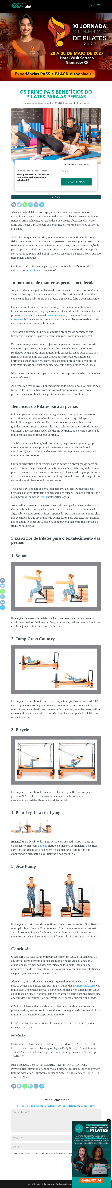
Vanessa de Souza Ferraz (38, 103)
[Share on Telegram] (41, 204)
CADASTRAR (76, 181)
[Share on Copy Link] (30, 204)
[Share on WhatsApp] (24, 204)
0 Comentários (82, 103)
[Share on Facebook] (13, 204)
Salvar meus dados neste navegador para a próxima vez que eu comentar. (46, 1153)
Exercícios (69, 103)
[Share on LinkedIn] (36, 204)
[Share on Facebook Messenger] (19, 204)
